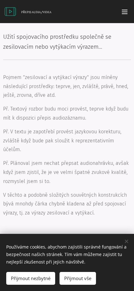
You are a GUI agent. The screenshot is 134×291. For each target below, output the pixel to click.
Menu (124, 11)
